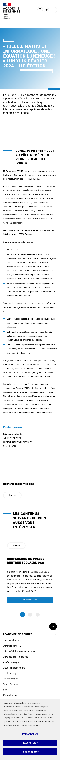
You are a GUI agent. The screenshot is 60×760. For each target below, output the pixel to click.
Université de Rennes (12, 640)
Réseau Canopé (10, 695)
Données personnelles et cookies (29, 717)
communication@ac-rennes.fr (17, 441)
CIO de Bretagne (10, 673)
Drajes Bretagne (10, 678)
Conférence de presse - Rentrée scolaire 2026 (27, 561)
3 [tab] (38, 615)
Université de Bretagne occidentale (19, 651)
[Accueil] (11, 11)
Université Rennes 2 (12, 645)
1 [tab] (22, 614)
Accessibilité (46, 9)
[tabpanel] (30, 571)
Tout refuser (30, 743)
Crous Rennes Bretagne (14, 667)
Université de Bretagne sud (15, 656)
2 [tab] (30, 615)
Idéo (5, 689)
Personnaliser (30, 734)
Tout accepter (30, 752)
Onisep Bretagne (10, 684)
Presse (12, 495)
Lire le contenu (30, 599)
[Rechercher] (40, 10)
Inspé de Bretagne (11, 662)
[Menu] (54, 10)
